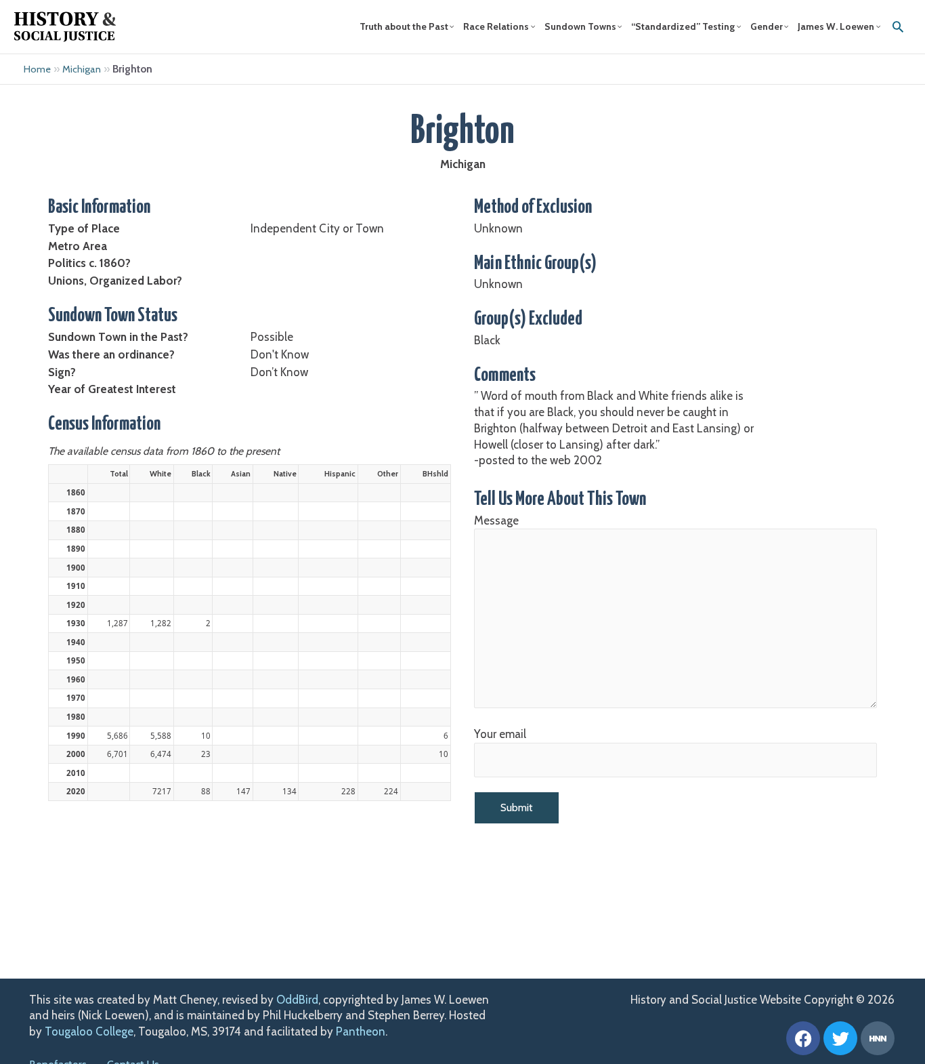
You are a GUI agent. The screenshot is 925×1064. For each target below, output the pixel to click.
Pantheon (360, 1031)
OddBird (297, 999)
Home (37, 69)
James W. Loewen (836, 26)
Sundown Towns (580, 26)
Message (496, 520)
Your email (500, 734)
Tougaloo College (89, 1031)
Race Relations (496, 26)
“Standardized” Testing (683, 26)
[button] (897, 26)
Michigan (81, 69)
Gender (766, 26)
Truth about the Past (404, 26)
